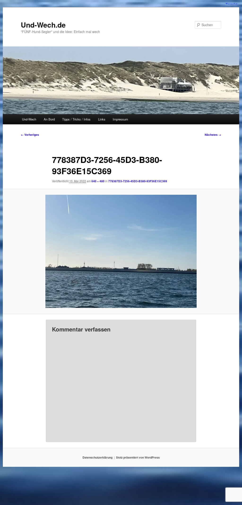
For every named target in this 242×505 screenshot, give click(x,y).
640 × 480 (97, 181)
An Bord (49, 119)
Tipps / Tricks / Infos (76, 119)
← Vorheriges (30, 134)
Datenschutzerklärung (97, 457)
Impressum (120, 119)
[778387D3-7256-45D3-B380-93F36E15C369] (121, 251)
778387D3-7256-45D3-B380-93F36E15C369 (137, 181)
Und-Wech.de (43, 25)
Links (101, 119)
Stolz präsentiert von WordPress (138, 457)
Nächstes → (213, 134)
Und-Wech (29, 119)
